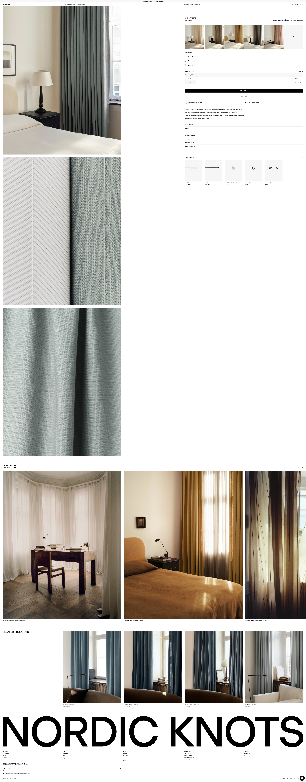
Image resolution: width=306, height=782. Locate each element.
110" (302, 82)
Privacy (190, 61)
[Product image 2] (62, 231)
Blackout (190, 65)
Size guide (300, 71)
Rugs (65, 4)
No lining (190, 56)
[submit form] (120, 769)
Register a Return (67, 758)
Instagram (247, 753)
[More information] (195, 56)
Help (191, 4)
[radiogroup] (299, 82)
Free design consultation (195, 102)
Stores (4, 755)
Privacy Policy (187, 751)
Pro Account (197, 4)
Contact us (6, 753)
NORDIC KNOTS (6, 4)
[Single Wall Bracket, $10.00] (273, 170)
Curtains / (187, 17)
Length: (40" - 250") (190, 71)
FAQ (64, 751)
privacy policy (27, 773)
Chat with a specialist (253, 102)
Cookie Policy (187, 753)
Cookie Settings (188, 755)
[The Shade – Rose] (274, 37)
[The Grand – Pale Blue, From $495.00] (274, 667)
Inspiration (186, 4)
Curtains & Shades (71, 4)
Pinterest (246, 758)
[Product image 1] (62, 80)
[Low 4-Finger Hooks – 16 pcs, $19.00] (233, 170)
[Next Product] (302, 157)
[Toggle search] (293, 4)
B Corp (125, 753)
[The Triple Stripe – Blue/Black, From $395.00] (214, 667)
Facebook (246, 751)
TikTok (245, 756)
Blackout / (193, 17)
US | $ (296, 4)
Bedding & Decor (81, 4)
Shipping (65, 756)
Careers (5, 757)
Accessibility (187, 760)
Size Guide (126, 756)
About (125, 751)
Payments (65, 753)
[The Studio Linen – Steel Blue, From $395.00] (153, 667)
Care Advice (126, 758)
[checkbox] (185, 56)
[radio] (295, 82)
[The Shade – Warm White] (194, 37)
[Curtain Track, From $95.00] (193, 170)
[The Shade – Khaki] (254, 37)
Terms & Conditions (189, 757)
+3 (294, 36)
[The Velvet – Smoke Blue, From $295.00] (92, 667)
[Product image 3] (62, 382)
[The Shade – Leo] (234, 37)
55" (298, 82)
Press (124, 760)
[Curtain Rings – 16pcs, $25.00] (253, 170)
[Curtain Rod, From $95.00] (213, 170)
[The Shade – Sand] (214, 37)
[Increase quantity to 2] (194, 82)
